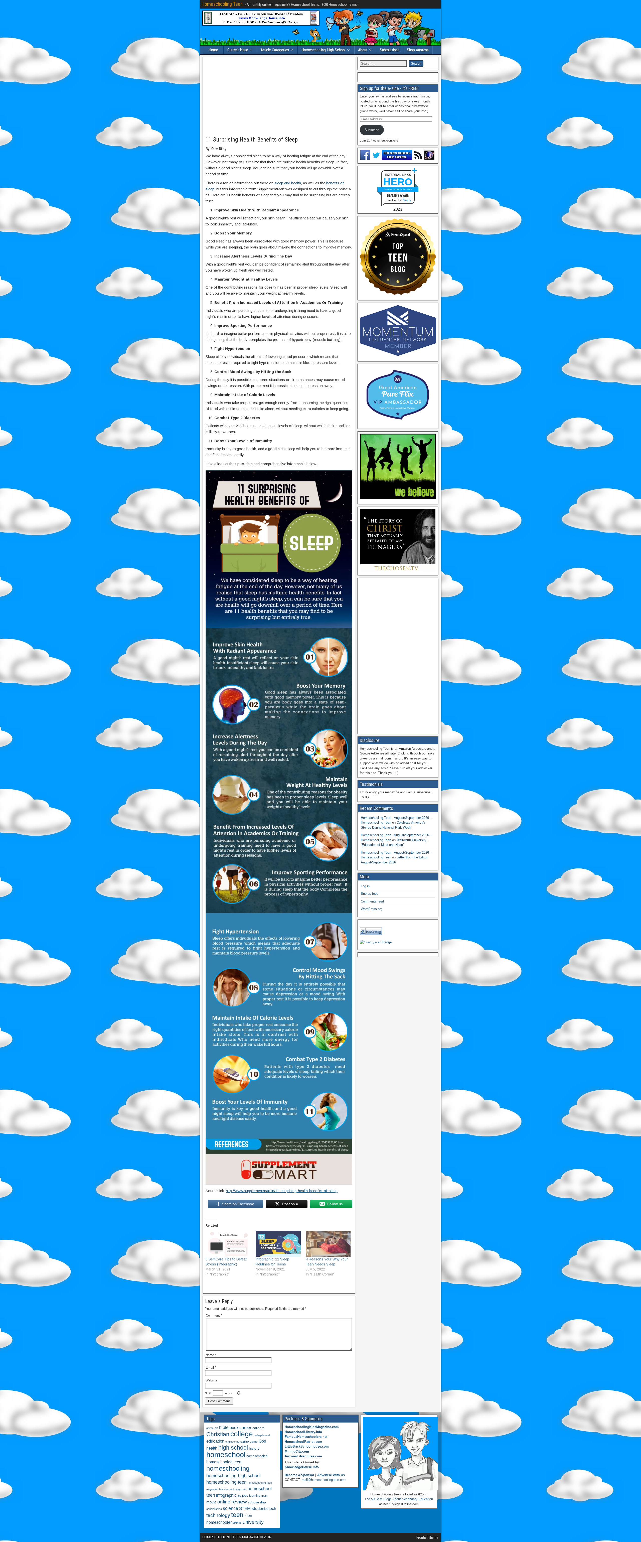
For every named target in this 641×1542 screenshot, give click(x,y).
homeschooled (256, 1456)
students (260, 1508)
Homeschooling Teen (222, 4)
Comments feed (372, 901)
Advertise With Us (331, 1475)
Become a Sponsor (299, 1475)
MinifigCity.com (297, 1451)
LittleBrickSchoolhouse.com (307, 1446)
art (216, 1428)
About (362, 50)
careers (258, 1428)
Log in (365, 886)
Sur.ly (407, 200)
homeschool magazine (232, 1489)
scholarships (214, 1508)
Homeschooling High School (323, 50)
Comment (214, 1315)
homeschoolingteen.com (398, 189)
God (262, 1441)
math (264, 1495)
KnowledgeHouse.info (302, 1467)
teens (237, 1522)
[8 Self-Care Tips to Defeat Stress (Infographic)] (228, 1244)
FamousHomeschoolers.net (306, 1437)
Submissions (389, 50)
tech (272, 1508)
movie (211, 1502)
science (230, 1508)
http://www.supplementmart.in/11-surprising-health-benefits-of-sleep (282, 1191)
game (254, 1441)
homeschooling (227, 1468)
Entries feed (369, 893)
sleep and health (287, 183)
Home (213, 50)
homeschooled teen (223, 1462)
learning (254, 1495)
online (223, 1501)
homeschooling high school (233, 1475)
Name (211, 1355)
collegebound (262, 1435)
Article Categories (275, 50)
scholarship (257, 1502)
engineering (232, 1441)
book (234, 1427)
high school (233, 1447)
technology (218, 1515)
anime (210, 1428)
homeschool (225, 1454)
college (241, 1434)
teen (237, 1514)
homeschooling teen (226, 1482)
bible (224, 1427)
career (245, 1427)
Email (211, 1367)
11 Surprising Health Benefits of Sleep (252, 139)
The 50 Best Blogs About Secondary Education (399, 1499)
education (215, 1441)
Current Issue (237, 50)
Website (211, 1380)
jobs (245, 1495)
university (253, 1522)
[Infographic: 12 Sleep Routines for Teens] (278, 1244)
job (239, 1495)
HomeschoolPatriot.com (303, 1442)
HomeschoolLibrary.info (303, 1432)
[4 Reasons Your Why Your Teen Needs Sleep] (328, 1244)
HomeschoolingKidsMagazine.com (312, 1427)
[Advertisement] (279, 97)
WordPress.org (371, 909)
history (254, 1448)
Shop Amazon (418, 50)
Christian (217, 1434)
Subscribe (372, 130)
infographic (226, 1495)
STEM (245, 1508)
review (239, 1502)
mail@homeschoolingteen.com (324, 1480)
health (211, 1448)
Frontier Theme (427, 1537)
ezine (244, 1441)
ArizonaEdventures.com (303, 1456)
